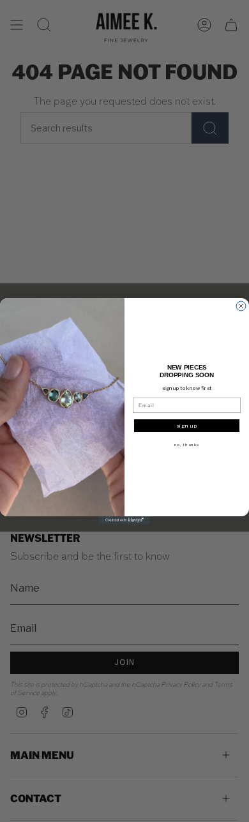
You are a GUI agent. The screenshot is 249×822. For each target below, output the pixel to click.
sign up (187, 425)
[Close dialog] (241, 306)
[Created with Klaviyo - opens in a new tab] (124, 520)
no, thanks (187, 444)
